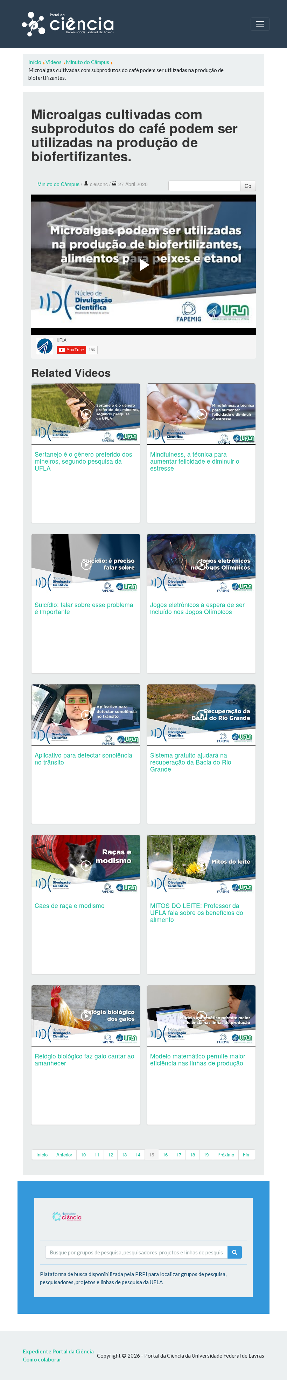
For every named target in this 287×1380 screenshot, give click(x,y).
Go (248, 185)
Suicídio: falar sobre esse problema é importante (84, 608)
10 (83, 1154)
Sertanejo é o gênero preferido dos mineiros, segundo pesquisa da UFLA (83, 461)
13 (124, 1154)
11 (96, 1154)
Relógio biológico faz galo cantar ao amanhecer (84, 1059)
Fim (247, 1154)
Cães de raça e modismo (70, 905)
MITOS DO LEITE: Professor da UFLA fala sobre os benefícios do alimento (196, 912)
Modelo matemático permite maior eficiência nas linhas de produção (197, 1059)
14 (137, 1154)
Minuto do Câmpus (58, 184)
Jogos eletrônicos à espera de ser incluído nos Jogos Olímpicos (197, 608)
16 (165, 1154)
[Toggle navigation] (260, 24)
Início (42, 1154)
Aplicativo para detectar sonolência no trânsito (83, 758)
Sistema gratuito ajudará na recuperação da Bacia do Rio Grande (190, 762)
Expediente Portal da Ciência (58, 1351)
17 (178, 1154)
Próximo (225, 1154)
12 (110, 1154)
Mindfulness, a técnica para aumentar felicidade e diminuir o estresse (194, 461)
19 (206, 1154)
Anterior (64, 1154)
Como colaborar (42, 1359)
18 (192, 1154)
